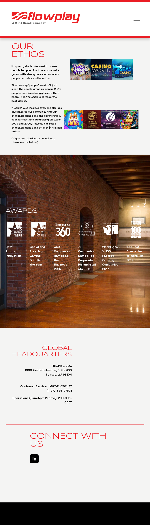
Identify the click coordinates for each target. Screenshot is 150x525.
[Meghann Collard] (34, 458)
